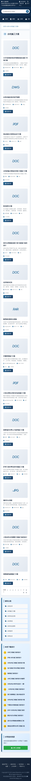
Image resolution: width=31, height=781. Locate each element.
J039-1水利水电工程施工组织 (16, 710)
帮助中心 (22, 766)
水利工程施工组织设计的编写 (16, 679)
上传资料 (13, 766)
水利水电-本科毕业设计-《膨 (16, 684)
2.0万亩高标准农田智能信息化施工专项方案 (15, 59)
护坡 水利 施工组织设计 (14, 657)
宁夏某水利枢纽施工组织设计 (16, 705)
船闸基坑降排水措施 (10, 319)
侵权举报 (13, 764)
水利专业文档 (11, 616)
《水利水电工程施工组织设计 (16, 689)
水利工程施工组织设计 (14, 652)
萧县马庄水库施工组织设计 (15, 715)
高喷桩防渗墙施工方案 (10, 574)
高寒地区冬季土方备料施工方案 (13, 430)
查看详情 (8, 74)
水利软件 (10, 631)
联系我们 (21, 764)
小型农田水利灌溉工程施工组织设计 (15, 537)
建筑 (13, 19)
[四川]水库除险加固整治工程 (16, 721)
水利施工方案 (14, 26)
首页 (6, 19)
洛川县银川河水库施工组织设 (16, 668)
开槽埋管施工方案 (9, 356)
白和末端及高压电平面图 (11, 97)
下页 (23, 590)
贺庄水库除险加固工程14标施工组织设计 (15, 244)
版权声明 (4, 764)
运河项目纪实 (7, 282)
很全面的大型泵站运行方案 (12, 134)
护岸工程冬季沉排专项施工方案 (13, 467)
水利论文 (10, 636)
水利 (21, 19)
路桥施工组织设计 (13, 673)
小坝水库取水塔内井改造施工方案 (14, 393)
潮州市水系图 (7, 500)
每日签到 (23, 1)
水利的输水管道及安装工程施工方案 (15, 171)
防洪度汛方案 (7, 206)
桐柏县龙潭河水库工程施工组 (16, 726)
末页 (26, 590)
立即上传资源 (16, 748)
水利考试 (10, 621)
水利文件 (10, 606)
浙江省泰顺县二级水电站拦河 (16, 694)
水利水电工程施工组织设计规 (16, 663)
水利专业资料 (11, 626)
